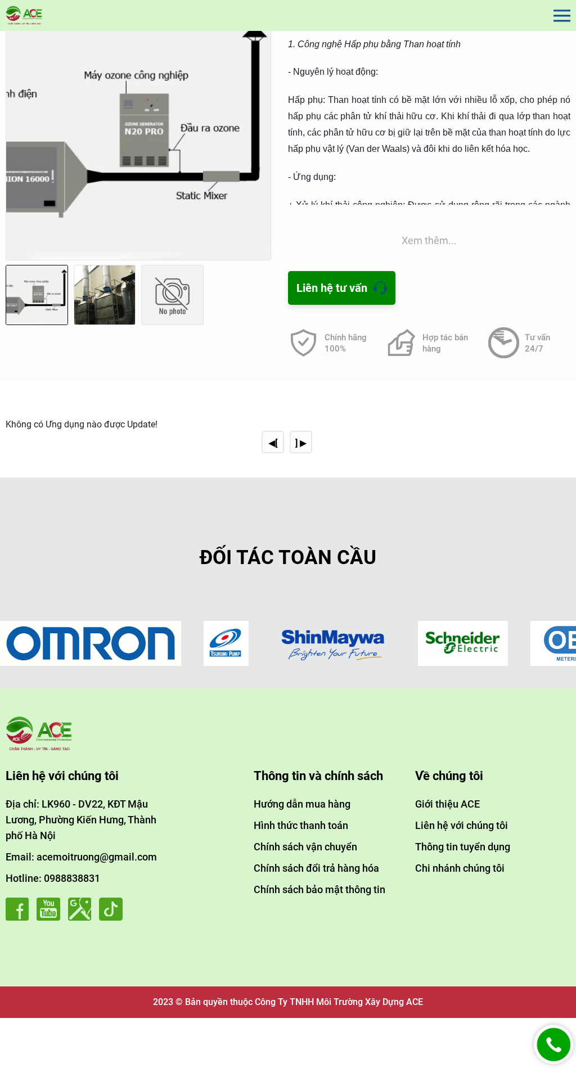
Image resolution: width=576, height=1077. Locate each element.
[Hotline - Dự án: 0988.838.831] (553, 1061)
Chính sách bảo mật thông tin (319, 889)
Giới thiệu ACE (447, 804)
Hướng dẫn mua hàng (302, 804)
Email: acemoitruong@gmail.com (81, 857)
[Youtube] (51, 917)
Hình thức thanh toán (301, 825)
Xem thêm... (429, 240)
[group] (138, 133)
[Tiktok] (113, 917)
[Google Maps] (82, 917)
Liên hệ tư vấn (331, 288)
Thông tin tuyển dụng (462, 847)
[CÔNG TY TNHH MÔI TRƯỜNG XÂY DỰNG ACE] (24, 15)
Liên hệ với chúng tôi (461, 825)
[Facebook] (20, 917)
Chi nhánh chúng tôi (460, 868)
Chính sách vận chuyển (305, 847)
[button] (260, 144)
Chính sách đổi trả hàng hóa (316, 868)
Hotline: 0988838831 (53, 878)
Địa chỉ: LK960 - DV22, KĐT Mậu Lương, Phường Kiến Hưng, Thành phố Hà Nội (81, 819)
